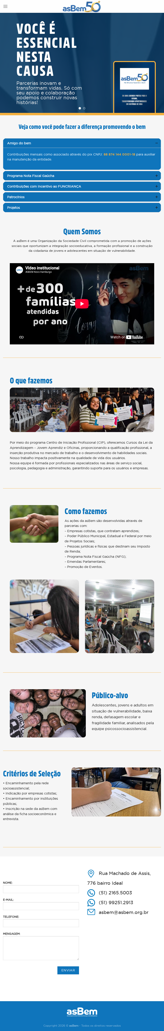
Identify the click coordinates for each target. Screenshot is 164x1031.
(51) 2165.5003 (115, 893)
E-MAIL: (8, 900)
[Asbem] (82, 6)
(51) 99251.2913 (116, 902)
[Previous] (8, 63)
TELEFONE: (11, 917)
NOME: (8, 883)
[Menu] (5, 6)
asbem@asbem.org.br (123, 912)
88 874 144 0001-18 (119, 154)
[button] (82, 143)
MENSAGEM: (11, 934)
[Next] (155, 63)
